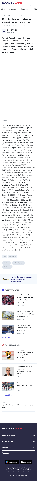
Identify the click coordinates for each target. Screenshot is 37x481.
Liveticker (12, 9)
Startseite (5, 402)
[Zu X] (23, 469)
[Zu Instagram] (9, 469)
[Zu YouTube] (18, 469)
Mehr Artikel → (8, 337)
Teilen (7, 263)
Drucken (8, 267)
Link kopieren (19, 263)
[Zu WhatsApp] (28, 469)
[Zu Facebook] (14, 469)
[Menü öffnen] (32, 3)
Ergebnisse (25, 9)
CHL (3, 9)
